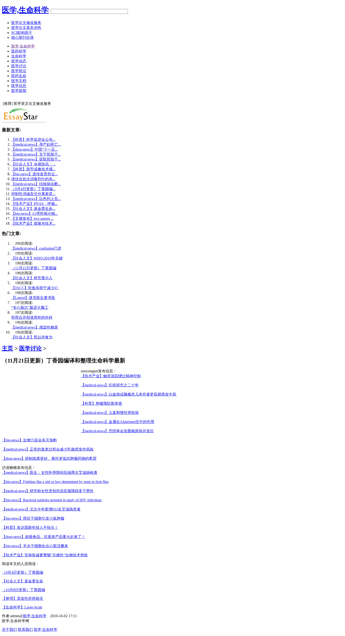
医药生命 (18, 76)
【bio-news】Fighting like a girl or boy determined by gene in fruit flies (55, 482)
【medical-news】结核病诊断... (36, 184)
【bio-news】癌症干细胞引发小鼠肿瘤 (33, 518)
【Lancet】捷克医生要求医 (33, 298)
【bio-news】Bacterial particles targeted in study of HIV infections (52, 500)
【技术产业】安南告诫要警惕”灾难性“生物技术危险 (45, 555)
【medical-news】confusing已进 (36, 248)
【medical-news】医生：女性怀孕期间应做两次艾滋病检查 (49, 473)
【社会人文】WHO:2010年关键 (37, 258)
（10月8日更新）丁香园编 (23, 590)
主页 (7, 348)
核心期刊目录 (22, 37)
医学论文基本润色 (26, 28)
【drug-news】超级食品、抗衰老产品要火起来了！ (43, 537)
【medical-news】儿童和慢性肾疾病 (110, 413)
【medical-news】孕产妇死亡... (36, 144)
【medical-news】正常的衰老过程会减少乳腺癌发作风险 (48, 449)
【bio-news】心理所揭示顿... (34, 214)
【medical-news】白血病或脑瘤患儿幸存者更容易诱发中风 (128, 394)
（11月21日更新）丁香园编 (33, 268)
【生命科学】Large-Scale (22, 607)
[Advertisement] (41, 402)
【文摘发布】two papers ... (32, 218)
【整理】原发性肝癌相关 (22, 599)
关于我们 (9, 630)
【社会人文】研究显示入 (32, 278)
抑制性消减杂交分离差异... (33, 194)
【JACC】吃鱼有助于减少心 (34, 288)
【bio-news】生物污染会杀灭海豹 (29, 440)
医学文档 (18, 81)
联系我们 (25, 630)
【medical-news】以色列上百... (36, 199)
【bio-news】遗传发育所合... (34, 174)
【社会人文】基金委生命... (33, 209)
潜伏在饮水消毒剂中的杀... (33, 179)
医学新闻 (18, 91)
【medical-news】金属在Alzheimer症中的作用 (117, 422)
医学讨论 (18, 66)
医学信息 (18, 86)
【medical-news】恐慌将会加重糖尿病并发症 (117, 431)
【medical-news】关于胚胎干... (36, 154)
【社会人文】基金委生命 (22, 581)
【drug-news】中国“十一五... (34, 149)
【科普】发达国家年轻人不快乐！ (30, 528)
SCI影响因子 (21, 33)
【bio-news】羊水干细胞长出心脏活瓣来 (35, 546)
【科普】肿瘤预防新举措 (101, 403)
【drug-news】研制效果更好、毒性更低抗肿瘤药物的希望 (49, 458)
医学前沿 (18, 71)
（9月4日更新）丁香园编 (22, 572)
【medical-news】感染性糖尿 (34, 327)
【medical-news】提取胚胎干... (36, 159)
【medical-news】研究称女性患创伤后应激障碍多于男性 (48, 491)
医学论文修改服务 (26, 23)
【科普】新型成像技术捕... (33, 169)
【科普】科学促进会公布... (33, 139)
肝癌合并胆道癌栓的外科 (32, 317)
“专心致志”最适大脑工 (29, 308)
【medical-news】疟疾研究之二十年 (110, 385)
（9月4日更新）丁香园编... (33, 189)
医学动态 (18, 61)
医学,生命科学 (25, 10)
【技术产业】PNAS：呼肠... (34, 204)
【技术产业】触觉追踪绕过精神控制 (111, 376)
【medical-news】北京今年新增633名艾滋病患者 (41, 509)
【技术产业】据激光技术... (33, 223)
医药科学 (18, 51)
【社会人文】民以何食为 (32, 337)
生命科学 (18, 56)
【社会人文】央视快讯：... (33, 164)
